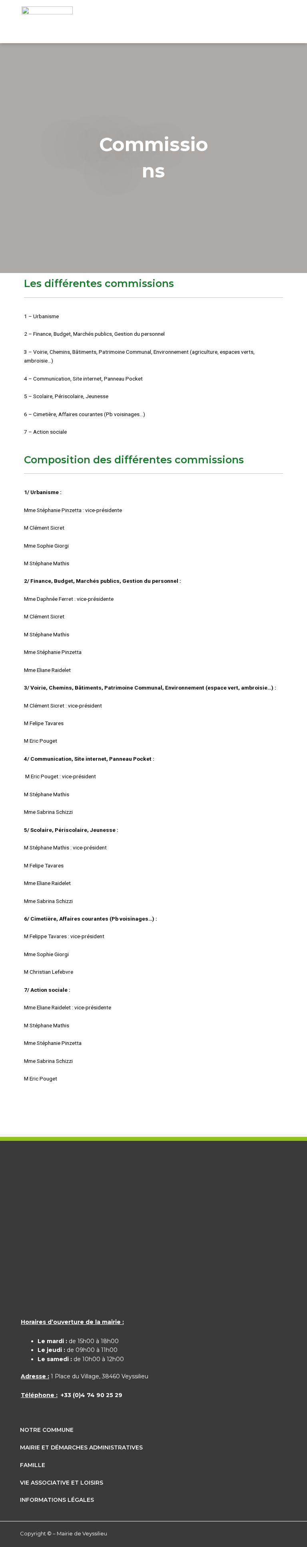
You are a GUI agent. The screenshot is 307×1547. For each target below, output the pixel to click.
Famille (32, 1465)
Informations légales (57, 1500)
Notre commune (47, 1430)
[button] (277, 23)
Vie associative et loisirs (61, 1482)
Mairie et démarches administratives (81, 1447)
